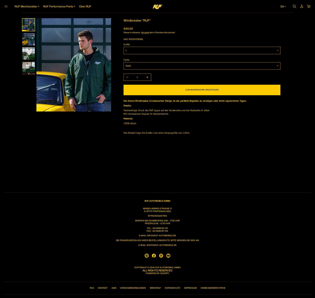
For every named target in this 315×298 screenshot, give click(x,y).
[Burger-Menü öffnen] (6, 6)
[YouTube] (168, 255)
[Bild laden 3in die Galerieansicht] (28, 53)
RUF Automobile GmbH (168, 267)
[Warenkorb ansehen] (309, 6)
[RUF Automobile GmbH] (157, 6)
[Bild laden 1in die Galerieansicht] (28, 25)
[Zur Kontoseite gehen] (301, 6)
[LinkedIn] (161, 255)
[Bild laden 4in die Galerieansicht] (28, 68)
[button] (294, 6)
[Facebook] (154, 255)
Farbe (126, 59)
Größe (127, 44)
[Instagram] (146, 255)
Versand (145, 32)
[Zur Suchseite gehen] (294, 6)
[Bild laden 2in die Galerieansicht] (28, 39)
